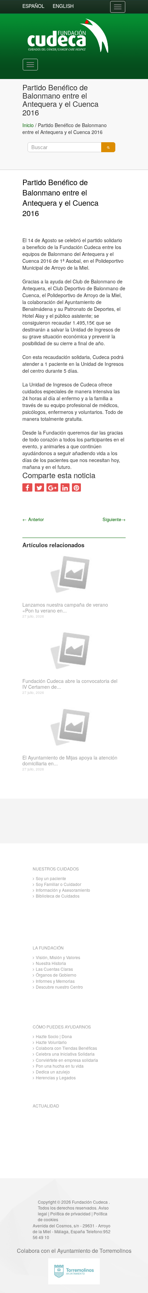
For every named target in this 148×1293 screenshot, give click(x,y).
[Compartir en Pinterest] (76, 487)
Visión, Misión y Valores (58, 957)
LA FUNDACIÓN (48, 948)
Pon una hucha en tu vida (60, 1066)
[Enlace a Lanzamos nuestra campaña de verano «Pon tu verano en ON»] (71, 573)
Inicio (28, 125)
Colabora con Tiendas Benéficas (66, 1048)
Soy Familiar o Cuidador (58, 884)
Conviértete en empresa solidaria (67, 1060)
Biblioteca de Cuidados (58, 896)
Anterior (33, 519)
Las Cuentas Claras (54, 969)
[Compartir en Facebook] (27, 487)
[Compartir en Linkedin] (65, 487)
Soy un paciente (51, 878)
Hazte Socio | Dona (54, 1036)
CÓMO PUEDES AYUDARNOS (62, 1027)
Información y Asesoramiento (63, 890)
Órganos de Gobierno (56, 975)
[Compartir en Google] (52, 487)
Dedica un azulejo (53, 1072)
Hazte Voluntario (51, 1042)
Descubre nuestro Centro (59, 987)
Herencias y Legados (56, 1077)
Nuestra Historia (51, 963)
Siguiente (114, 519)
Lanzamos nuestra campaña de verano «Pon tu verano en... (65, 608)
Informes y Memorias (55, 981)
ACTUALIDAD (46, 1106)
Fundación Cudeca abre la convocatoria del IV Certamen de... (69, 684)
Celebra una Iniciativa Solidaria (65, 1054)
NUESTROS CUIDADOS (56, 869)
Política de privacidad (70, 1213)
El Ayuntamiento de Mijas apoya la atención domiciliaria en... (69, 760)
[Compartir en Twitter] (39, 487)
